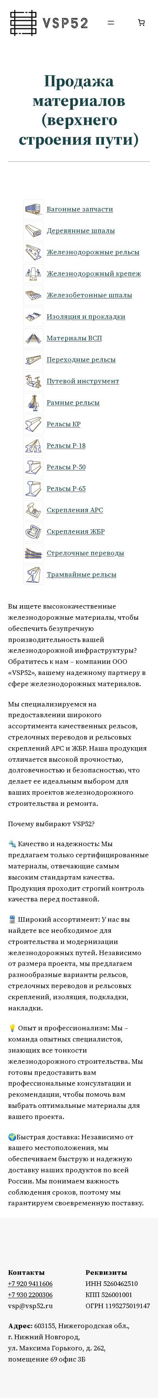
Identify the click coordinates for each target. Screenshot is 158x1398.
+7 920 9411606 (30, 1283)
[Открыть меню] (110, 22)
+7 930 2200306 (30, 1294)
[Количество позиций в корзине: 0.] (141, 22)
